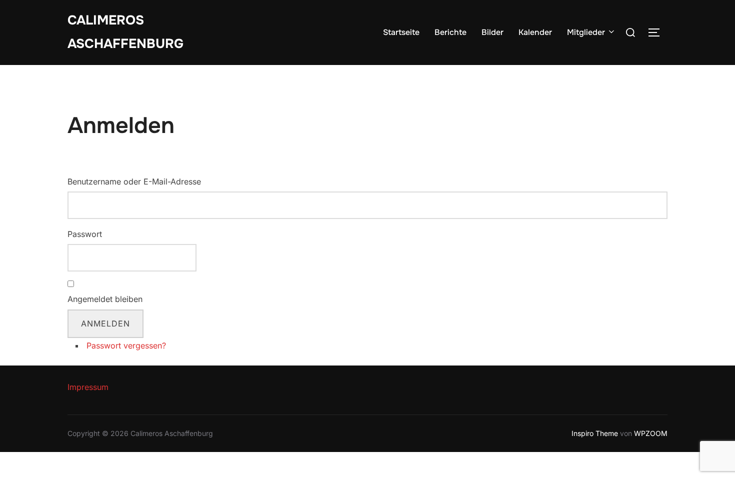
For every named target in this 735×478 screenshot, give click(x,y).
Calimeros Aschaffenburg (126, 32)
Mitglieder (586, 32)
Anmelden (105, 323)
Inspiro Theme (595, 433)
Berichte (450, 32)
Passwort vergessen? (126, 345)
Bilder (493, 32)
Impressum (88, 387)
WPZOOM (651, 433)
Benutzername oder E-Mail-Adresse (134, 181)
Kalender (535, 32)
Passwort (85, 234)
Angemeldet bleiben (105, 299)
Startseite (401, 32)
